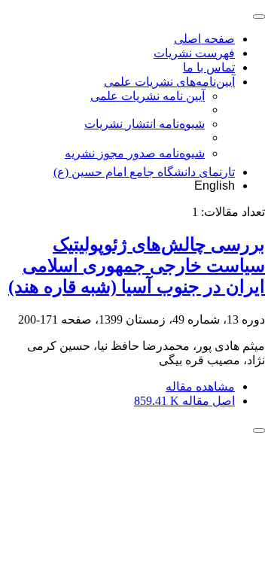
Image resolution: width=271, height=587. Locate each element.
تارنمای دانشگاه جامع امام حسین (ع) (144, 172)
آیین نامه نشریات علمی (147, 96)
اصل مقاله (184, 400)
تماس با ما (209, 67)
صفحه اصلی (204, 38)
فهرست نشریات (194, 53)
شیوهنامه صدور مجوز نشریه (135, 153)
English (214, 185)
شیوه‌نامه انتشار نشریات (144, 123)
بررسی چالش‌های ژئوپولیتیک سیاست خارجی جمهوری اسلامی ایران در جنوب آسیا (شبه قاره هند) (136, 266)
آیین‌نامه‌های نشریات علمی (169, 81)
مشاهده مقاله (200, 386)
